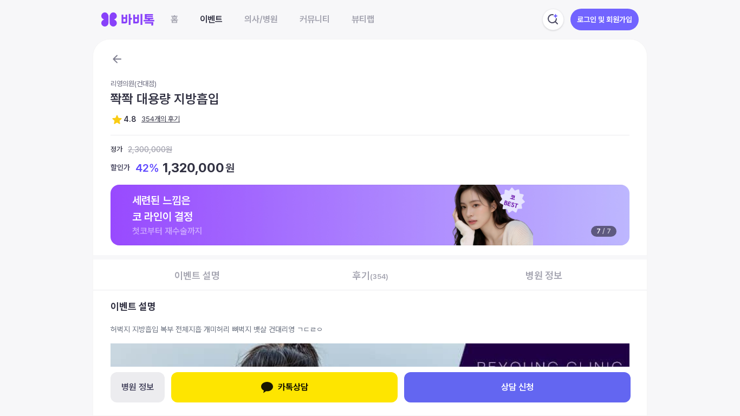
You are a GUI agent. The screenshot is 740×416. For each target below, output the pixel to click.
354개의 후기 (160, 119)
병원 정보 (137, 387)
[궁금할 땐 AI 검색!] (553, 19)
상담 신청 (517, 387)
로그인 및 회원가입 (604, 19)
